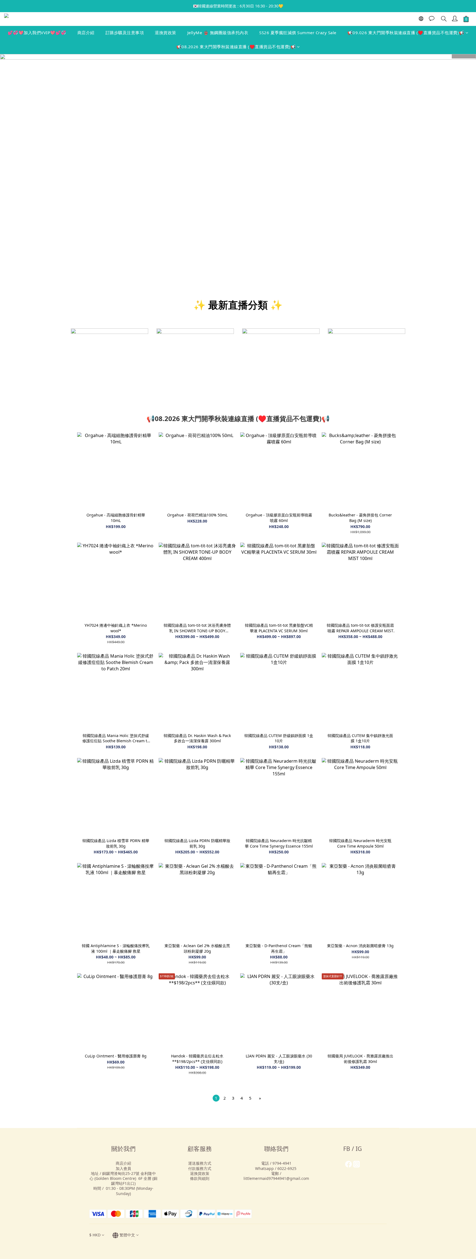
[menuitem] (216, 1098)
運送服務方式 (199, 1163)
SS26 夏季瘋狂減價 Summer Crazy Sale (297, 32)
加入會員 (123, 1168)
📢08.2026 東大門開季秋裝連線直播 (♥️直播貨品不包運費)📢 (236, 46)
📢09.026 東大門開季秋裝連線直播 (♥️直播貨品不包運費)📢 (405, 32)
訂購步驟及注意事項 (125, 32)
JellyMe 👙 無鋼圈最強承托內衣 (217, 32)
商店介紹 (85, 32)
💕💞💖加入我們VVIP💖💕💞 (37, 32)
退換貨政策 (165, 32)
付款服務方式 (199, 1168)
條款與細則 (199, 1178)
